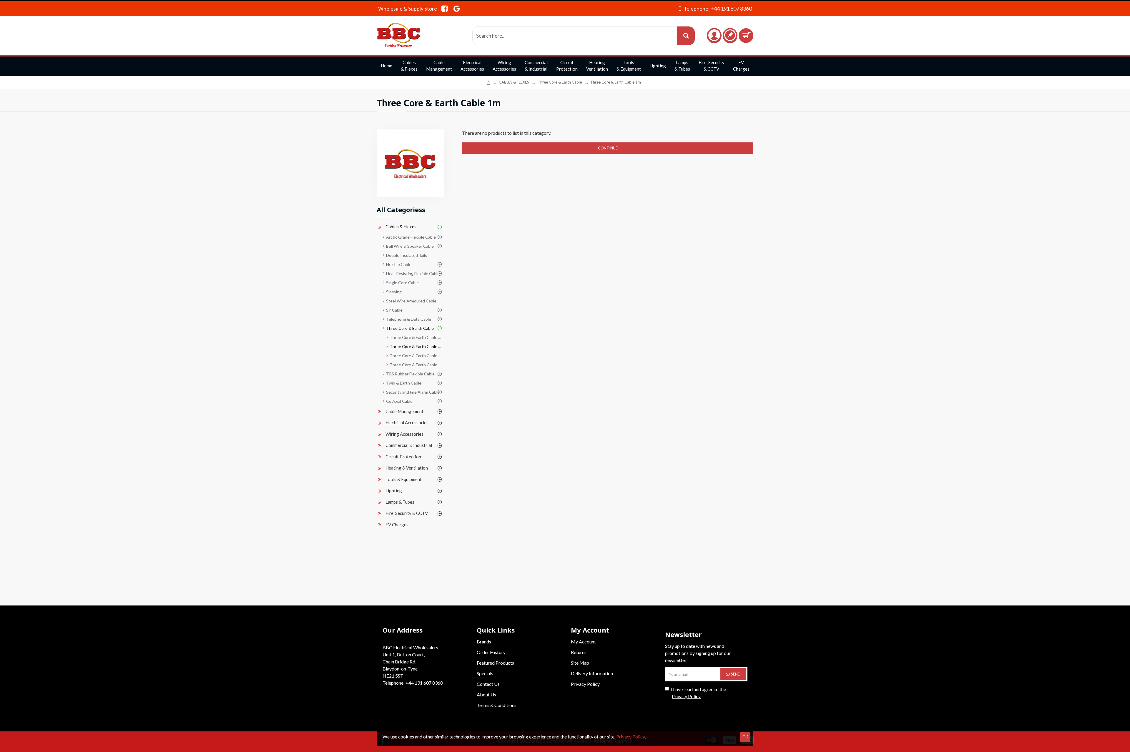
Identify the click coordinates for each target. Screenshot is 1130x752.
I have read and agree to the (698, 692)
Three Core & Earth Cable (560, 82)
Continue (608, 148)
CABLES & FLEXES (514, 82)
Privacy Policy (630, 736)
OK (745, 736)
